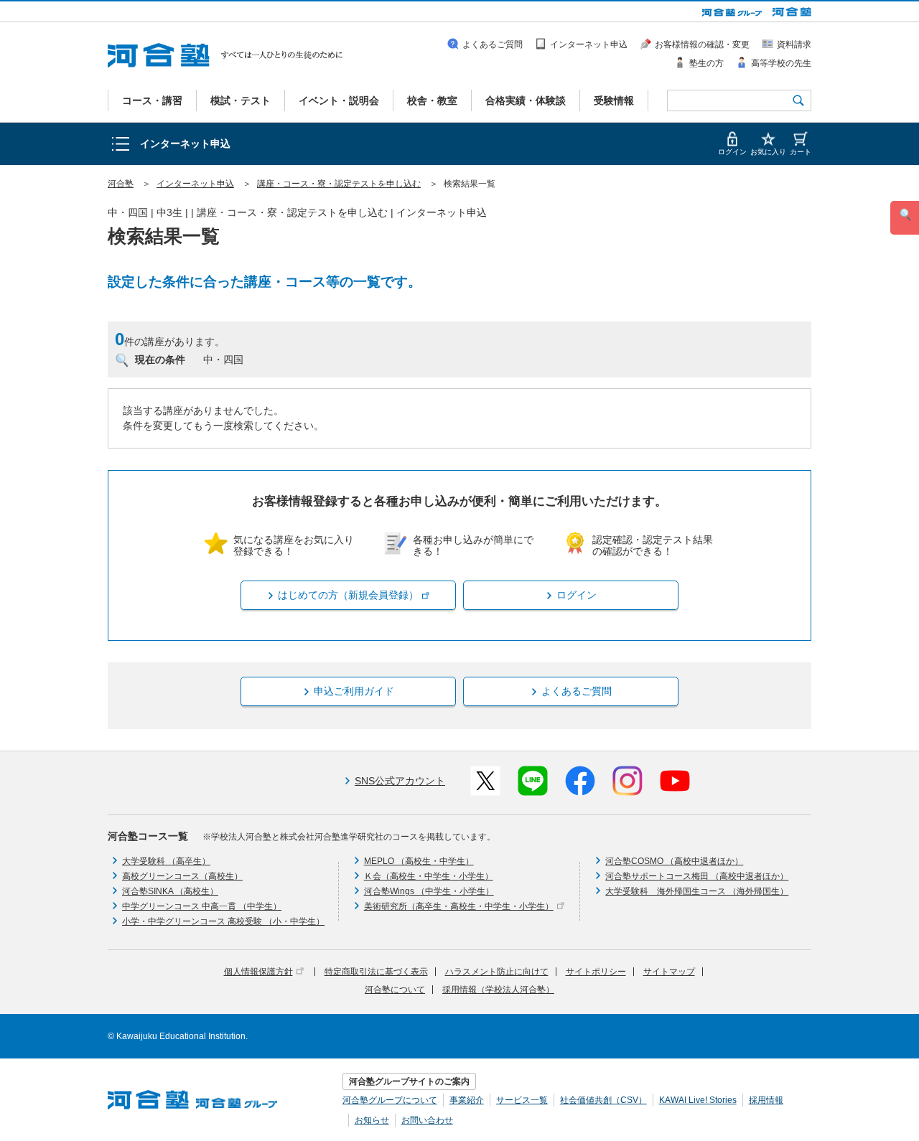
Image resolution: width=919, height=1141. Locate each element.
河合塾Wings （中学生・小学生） (429, 891)
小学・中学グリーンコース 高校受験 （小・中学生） (223, 921)
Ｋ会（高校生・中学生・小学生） (428, 876)
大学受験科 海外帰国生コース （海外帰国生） (696, 891)
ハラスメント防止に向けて (497, 972)
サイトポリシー (596, 972)
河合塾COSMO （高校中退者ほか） (674, 861)
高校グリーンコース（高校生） (182, 876)
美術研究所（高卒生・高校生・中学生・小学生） (459, 906)
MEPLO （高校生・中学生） (419, 861)
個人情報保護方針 (258, 972)
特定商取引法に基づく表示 (376, 972)
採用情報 (766, 1100)
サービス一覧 (522, 1100)
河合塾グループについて (389, 1100)
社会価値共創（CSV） (603, 1100)
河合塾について (395, 990)
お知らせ (372, 1120)
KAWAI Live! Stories (698, 1100)
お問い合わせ (427, 1120)
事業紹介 (466, 1100)
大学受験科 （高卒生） (166, 861)
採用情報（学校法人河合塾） (498, 990)
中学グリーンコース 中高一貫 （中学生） (201, 906)
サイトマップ (669, 972)
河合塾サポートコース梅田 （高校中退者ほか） (696, 876)
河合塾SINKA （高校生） (170, 891)
